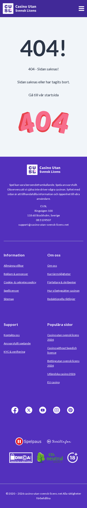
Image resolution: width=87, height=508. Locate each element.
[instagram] (57, 413)
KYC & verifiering (14, 351)
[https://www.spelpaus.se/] (28, 445)
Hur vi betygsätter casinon (63, 290)
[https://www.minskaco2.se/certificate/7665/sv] (50, 461)
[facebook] (16, 413)
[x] (30, 413)
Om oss (52, 265)
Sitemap (9, 299)
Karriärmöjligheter (59, 274)
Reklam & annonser (16, 274)
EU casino (53, 382)
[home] (19, 8)
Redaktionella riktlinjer (61, 299)
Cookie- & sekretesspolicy (20, 282)
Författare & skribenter (61, 282)
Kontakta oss (12, 335)
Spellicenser (11, 290)
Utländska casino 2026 (61, 374)
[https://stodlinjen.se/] (59, 445)
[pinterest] (71, 413)
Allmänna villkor (14, 265)
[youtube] (44, 413)
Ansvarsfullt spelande (17, 343)
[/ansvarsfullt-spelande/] (72, 461)
